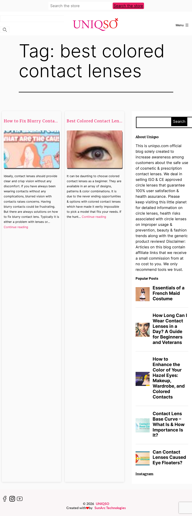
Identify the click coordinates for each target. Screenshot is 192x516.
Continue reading (16, 227)
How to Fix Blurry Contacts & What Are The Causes (31, 121)
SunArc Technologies (110, 508)
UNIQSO (102, 504)
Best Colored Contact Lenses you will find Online (94, 121)
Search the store (128, 6)
